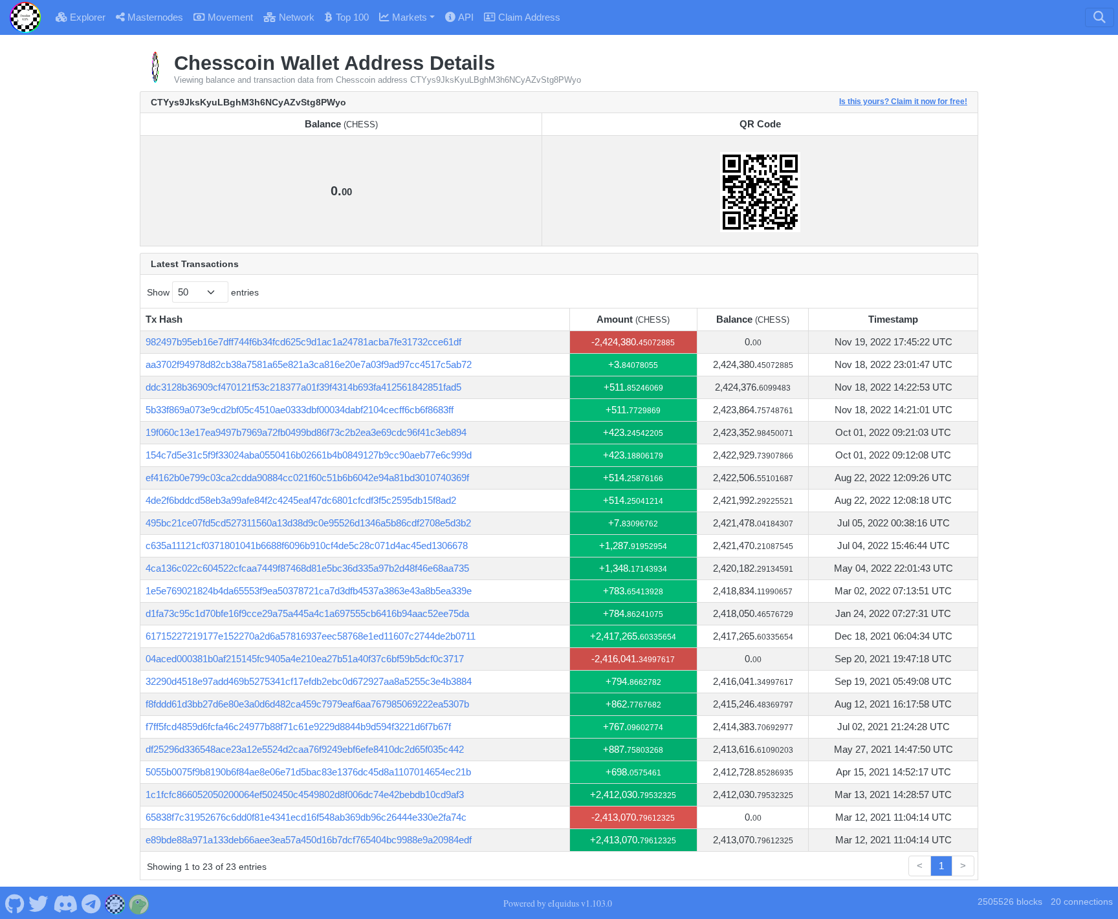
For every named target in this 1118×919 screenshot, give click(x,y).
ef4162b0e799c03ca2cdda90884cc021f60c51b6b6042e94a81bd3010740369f (307, 477)
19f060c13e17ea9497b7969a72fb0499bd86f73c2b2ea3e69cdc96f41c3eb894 (306, 432)
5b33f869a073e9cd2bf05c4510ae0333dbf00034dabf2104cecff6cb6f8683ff (300, 409)
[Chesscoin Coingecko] (139, 903)
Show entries (203, 292)
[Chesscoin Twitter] (39, 903)
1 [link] (941, 865)
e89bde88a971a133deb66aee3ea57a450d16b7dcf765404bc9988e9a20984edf (309, 839)
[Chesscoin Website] (115, 903)
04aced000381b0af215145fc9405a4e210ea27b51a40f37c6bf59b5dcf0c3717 (305, 658)
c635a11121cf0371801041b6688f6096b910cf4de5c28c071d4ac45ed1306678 (307, 545)
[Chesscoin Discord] (65, 903)
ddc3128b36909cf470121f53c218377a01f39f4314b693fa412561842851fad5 (303, 387)
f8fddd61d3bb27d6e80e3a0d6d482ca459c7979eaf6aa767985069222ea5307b (307, 703)
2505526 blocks (1010, 902)
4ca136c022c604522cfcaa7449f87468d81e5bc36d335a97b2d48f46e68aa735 (307, 568)
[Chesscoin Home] (25, 17)
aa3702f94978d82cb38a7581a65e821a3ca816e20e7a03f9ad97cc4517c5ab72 (309, 364)
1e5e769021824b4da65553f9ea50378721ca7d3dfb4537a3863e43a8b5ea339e (309, 590)
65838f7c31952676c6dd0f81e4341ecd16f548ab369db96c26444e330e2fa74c (306, 817)
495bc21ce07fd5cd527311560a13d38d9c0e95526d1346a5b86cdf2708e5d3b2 (308, 522)
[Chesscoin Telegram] (91, 903)
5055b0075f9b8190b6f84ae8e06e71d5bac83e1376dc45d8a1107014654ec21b (308, 771)
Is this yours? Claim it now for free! (903, 101)
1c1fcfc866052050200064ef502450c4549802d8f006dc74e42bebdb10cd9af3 (305, 794)
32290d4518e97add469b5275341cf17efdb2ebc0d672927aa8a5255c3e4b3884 (309, 681)
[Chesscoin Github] (14, 903)
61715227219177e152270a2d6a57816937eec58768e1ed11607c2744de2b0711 (311, 636)
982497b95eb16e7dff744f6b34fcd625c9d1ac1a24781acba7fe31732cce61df (303, 341)
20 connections (1082, 902)
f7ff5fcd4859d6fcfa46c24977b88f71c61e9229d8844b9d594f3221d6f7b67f (298, 726)
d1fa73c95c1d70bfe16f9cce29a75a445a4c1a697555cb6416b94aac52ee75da (307, 613)
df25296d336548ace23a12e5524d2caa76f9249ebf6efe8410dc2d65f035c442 (305, 749)
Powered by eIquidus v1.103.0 (557, 903)
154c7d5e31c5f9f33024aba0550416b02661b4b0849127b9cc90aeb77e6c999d (309, 454)
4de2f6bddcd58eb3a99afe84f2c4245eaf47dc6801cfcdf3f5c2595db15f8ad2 (301, 500)
